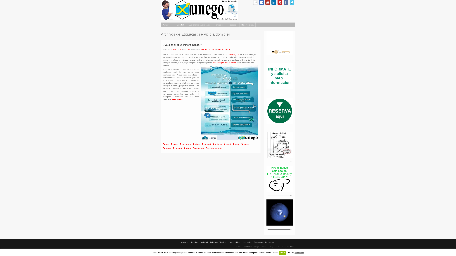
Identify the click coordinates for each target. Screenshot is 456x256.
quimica (188, 148)
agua (167, 144)
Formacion (219, 25)
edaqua (197, 144)
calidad (175, 144)
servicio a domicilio (214, 148)
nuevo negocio (233, 54)
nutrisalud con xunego (208, 49)
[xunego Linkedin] (273, 2)
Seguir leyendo (178, 99)
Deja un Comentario (224, 49)
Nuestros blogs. (247, 25)
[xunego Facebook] (286, 2)
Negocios (233, 25)
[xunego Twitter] (292, 2)
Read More (299, 253)
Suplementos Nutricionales (199, 25)
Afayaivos (167, 25)
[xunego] (199, 10)
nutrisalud (178, 148)
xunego (187, 49)
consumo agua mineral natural (224, 63)
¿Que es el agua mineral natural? (182, 44)
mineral (228, 144)
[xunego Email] (261, 2)
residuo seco (199, 148)
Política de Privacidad (218, 242)
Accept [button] (282, 253)
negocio (246, 144)
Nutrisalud (180, 25)
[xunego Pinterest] (280, 2)
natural (237, 144)
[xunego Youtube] (267, 2)
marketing (218, 144)
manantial (207, 144)
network (168, 148)
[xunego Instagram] (255, 2)
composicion (186, 144)
